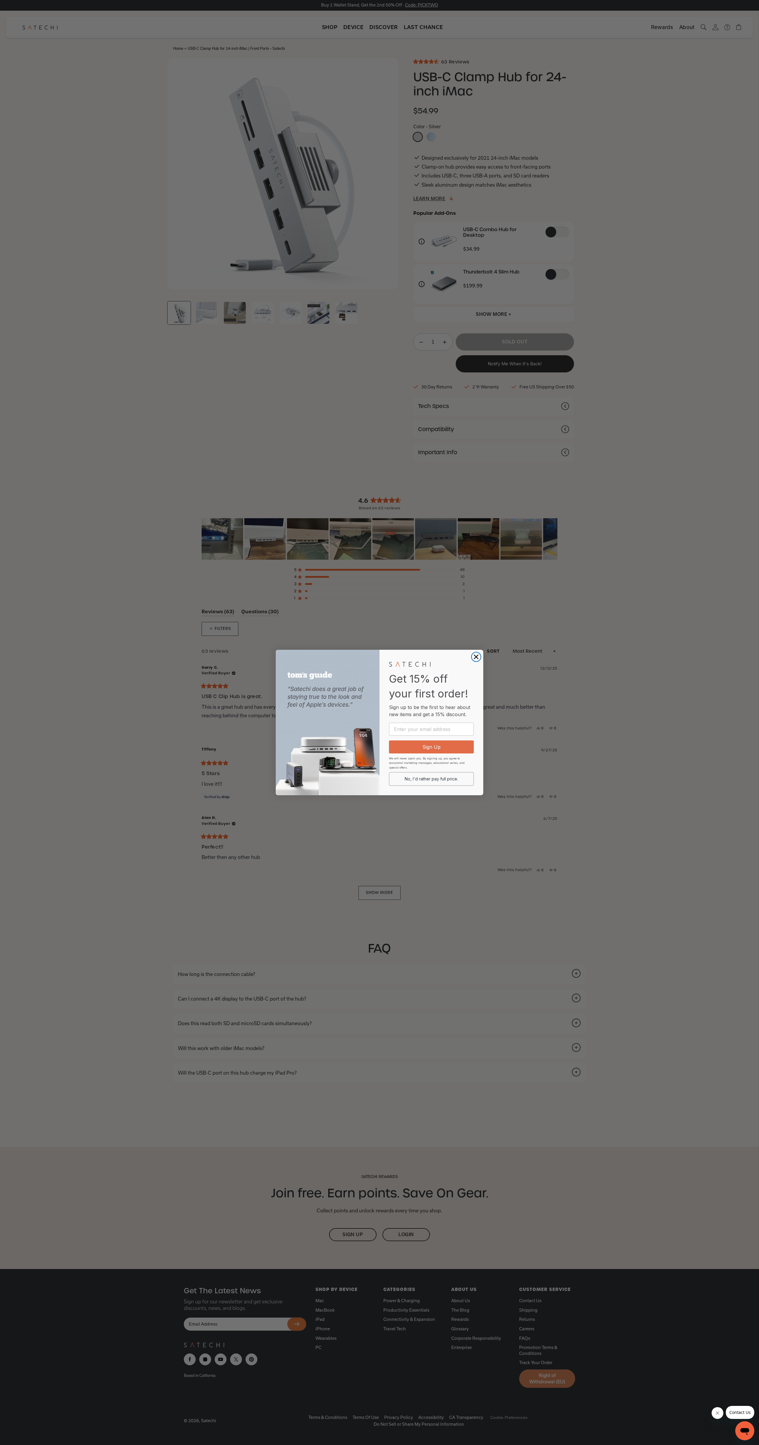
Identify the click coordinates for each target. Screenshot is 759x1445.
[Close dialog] (476, 657)
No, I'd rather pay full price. (431, 778)
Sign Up (431, 747)
